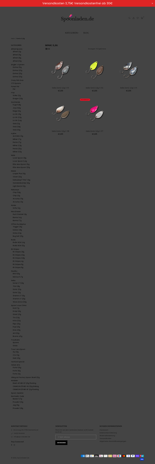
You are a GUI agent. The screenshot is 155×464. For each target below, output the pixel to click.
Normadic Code (17, 396)
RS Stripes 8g (18, 267)
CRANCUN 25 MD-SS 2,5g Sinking (26, 386)
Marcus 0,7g (18, 277)
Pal (14, 89)
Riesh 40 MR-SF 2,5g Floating (24, 383)
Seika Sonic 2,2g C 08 (60, 131)
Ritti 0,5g (16, 274)
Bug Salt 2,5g (18, 236)
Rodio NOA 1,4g (19, 242)
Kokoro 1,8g (17, 230)
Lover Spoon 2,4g (20, 161)
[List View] (49, 49)
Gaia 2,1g (16, 123)
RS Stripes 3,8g (19, 258)
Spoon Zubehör (17, 393)
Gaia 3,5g (16, 130)
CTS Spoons (16, 83)
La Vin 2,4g (17, 120)
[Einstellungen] (134, 18)
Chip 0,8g (17, 192)
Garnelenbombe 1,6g (21, 183)
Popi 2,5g (16, 327)
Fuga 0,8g (17, 105)
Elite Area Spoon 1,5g (21, 164)
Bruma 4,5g (17, 336)
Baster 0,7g (17, 399)
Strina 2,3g (17, 233)
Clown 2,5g (17, 177)
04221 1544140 (19, 433)
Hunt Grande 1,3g (20, 214)
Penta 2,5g (17, 148)
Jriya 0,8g (17, 108)
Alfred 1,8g (17, 58)
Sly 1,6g (15, 352)
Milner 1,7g (17, 139)
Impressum (104, 430)
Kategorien (71, 33)
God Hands (15, 102)
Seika (13, 280)
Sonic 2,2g (17, 289)
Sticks (15, 346)
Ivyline (13, 133)
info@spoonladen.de (22, 437)
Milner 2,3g (17, 145)
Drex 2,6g (16, 330)
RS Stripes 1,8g (18, 252)
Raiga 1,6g (17, 111)
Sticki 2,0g (17, 314)
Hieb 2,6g (16, 358)
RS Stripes (15, 249)
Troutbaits (15, 340)
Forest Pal (15, 86)
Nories (13, 205)
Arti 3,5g (16, 333)
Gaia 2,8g (17, 126)
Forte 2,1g (16, 374)
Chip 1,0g (16, 195)
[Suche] (129, 18)
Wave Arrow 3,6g (19, 302)
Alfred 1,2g (17, 51)
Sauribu (14, 271)
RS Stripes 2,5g (19, 255)
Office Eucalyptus (18, 224)
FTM (12, 93)
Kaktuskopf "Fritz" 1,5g (21, 180)
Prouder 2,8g (18, 408)
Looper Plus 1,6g (19, 173)
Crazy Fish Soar (17, 80)
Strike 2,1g (17, 95)
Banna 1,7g (17, 220)
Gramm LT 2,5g (19, 299)
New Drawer (16, 211)
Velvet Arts (15, 365)
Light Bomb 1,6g (19, 186)
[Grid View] (46, 49)
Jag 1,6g (16, 405)
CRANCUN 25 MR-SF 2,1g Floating (26, 389)
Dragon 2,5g (18, 98)
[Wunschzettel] (138, 18)
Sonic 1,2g (17, 292)
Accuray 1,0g (18, 198)
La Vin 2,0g (17, 117)
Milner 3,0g (17, 152)
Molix (13, 155)
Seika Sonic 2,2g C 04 (94, 88)
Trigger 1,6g (17, 227)
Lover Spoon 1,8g (19, 158)
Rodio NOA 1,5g (19, 245)
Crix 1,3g (16, 355)
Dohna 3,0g (17, 77)
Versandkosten (105, 438)
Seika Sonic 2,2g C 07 (94, 131)
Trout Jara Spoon (18, 349)
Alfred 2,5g (17, 61)
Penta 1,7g (17, 142)
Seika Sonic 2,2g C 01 (128, 88)
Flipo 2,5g (16, 324)
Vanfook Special (17, 362)
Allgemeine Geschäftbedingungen (113, 441)
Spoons (16, 342)
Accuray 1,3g (18, 202)
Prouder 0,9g (18, 402)
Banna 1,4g (17, 217)
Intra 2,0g (17, 320)
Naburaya (15, 190)
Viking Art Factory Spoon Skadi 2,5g (25, 377)
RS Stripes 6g (18, 264)
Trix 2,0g (16, 317)
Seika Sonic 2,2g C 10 (60, 88)
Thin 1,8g (16, 286)
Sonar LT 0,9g (18, 283)
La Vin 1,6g (17, 114)
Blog (86, 33)
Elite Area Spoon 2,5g (21, 167)
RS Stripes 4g (18, 261)
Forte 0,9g (17, 367)
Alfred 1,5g (17, 55)
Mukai (13, 171)
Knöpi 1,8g (17, 311)
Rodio (13, 240)
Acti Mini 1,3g (18, 136)
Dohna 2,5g (17, 73)
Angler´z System (17, 64)
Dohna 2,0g (17, 70)
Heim (13, 38)
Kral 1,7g (16, 308)
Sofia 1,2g (16, 208)
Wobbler (14, 380)
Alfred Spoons (16, 49)
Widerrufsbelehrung (107, 436)
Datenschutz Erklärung (108, 433)
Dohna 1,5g (17, 67)
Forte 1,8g (17, 371)
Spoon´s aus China (18, 305)
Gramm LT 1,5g (19, 296)
